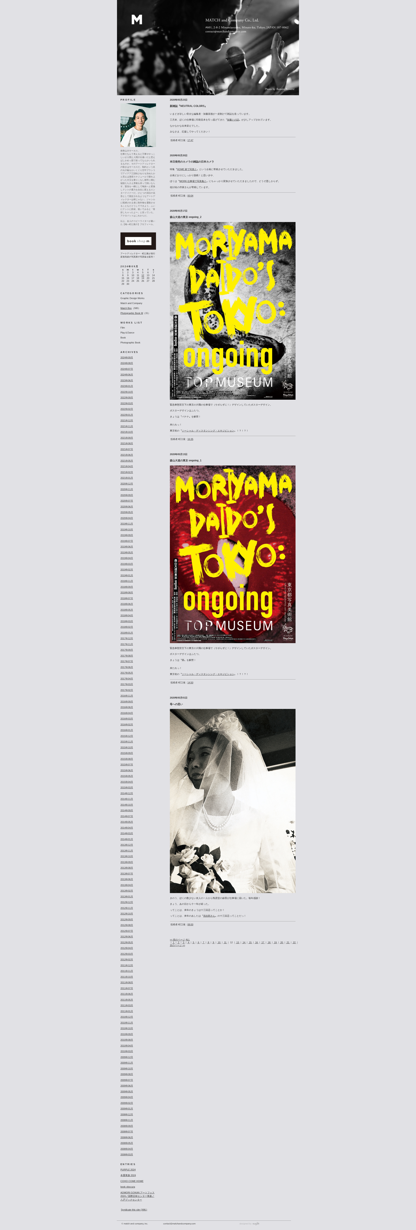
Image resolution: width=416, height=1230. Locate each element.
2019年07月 (126, 541)
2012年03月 (126, 954)
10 (219, 942)
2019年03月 (126, 564)
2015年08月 (126, 759)
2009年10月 (126, 1068)
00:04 (190, 195)
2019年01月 (126, 575)
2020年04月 (126, 518)
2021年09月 (126, 437)
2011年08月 (126, 982)
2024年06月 (126, 374)
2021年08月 (126, 443)
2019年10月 (126, 529)
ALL (188, 939)
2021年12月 (126, 420)
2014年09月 (126, 810)
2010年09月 (126, 1034)
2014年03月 (126, 833)
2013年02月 (126, 890)
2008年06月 (126, 1137)
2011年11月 (126, 971)
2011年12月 (126, 965)
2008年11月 (126, 1120)
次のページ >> (177, 945)
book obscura (127, 1186)
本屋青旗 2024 (128, 1175)
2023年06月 (126, 380)
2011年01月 (126, 1011)
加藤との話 (233, 119)
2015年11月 (126, 741)
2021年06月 (126, 455)
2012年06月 (126, 936)
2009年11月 (126, 1062)
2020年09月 (126, 495)
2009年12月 (126, 1057)
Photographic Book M (131, 313)
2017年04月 (126, 678)
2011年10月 (126, 977)
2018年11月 (126, 581)
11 (225, 942)
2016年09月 (126, 701)
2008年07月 (126, 1131)
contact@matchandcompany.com (179, 1224)
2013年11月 (126, 850)
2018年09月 (126, 587)
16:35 (190, 439)
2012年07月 (126, 931)
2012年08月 (126, 925)
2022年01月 (126, 415)
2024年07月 (126, 369)
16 (256, 942)
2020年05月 (126, 512)
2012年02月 (126, 959)
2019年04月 (126, 558)
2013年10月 (126, 856)
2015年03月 (126, 787)
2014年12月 (126, 793)
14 (244, 942)
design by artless (251, 1224)
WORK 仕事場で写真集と (192, 181)
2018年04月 (126, 615)
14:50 (190, 682)
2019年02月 (126, 569)
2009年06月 (126, 1085)
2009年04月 (126, 1097)
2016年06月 (126, 707)
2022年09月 (126, 397)
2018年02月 (126, 627)
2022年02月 (126, 409)
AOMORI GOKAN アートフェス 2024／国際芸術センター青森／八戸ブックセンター (137, 1196)
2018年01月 (126, 632)
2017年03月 (126, 684)
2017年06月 (126, 667)
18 (269, 942)
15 (250, 942)
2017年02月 (126, 690)
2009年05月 (126, 1091)
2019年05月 (126, 552)
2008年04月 (126, 1149)
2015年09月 (126, 753)
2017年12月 (126, 638)
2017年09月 (126, 650)
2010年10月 (126, 1028)
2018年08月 (126, 592)
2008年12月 (126, 1114)
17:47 (190, 140)
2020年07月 (126, 500)
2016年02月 (126, 724)
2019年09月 (126, 535)
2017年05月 (126, 672)
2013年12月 (126, 845)
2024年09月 (126, 357)
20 (282, 942)
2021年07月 (126, 449)
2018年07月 (126, 598)
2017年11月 (126, 644)
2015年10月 (126, 747)
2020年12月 (126, 483)
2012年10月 (126, 913)
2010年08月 (126, 1039)
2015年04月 (126, 782)
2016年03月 (126, 718)
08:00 (190, 924)
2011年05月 (126, 999)
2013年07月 (126, 873)
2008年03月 (126, 1154)
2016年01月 (126, 730)
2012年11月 (126, 908)
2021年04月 (126, 466)
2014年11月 (126, 799)
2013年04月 (126, 885)
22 (294, 942)
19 (275, 942)
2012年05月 (126, 942)
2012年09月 (126, 919)
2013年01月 (126, 896)
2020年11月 (126, 489)
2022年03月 (126, 403)
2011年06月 (126, 994)
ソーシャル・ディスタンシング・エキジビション (208, 430)
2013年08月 (126, 867)
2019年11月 (126, 523)
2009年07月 (126, 1080)
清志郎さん (209, 915)
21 (288, 942)
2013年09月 (126, 862)
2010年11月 (126, 1022)
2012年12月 (126, 902)
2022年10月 (126, 392)
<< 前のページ (177, 939)
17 (263, 942)
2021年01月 (126, 478)
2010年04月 (126, 1045)
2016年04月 (126, 713)
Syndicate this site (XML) (134, 1209)
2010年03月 (126, 1051)
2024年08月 (126, 363)
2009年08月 (126, 1074)
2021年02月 (126, 472)
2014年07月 (126, 816)
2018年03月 (126, 621)
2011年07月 (126, 988)
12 (142, 275)
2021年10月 (126, 432)
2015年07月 (126, 764)
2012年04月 (126, 948)
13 (238, 942)
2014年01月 (126, 839)
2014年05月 (126, 822)
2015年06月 (126, 770)
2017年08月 (126, 655)
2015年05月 (126, 776)
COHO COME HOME (131, 1181)
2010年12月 (126, 1017)
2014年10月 (126, 804)
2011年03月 (126, 1005)
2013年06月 (126, 879)
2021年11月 (126, 426)
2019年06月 (126, 546)
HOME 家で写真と (187, 169)
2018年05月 (126, 610)
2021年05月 (126, 460)
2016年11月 (126, 695)
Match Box (126, 308)
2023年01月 (126, 386)
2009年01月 (126, 1108)
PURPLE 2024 (128, 1169)
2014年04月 (126, 827)
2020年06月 (126, 506)
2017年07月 (126, 661)
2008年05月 (126, 1143)
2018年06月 (126, 604)
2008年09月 (126, 1126)
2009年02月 (126, 1103)
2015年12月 (126, 736)
